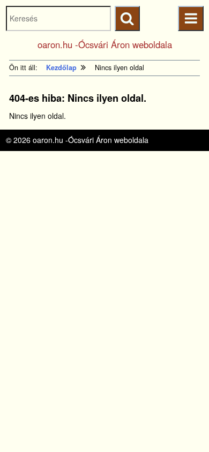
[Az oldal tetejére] (181, 424)
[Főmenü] (190, 18)
